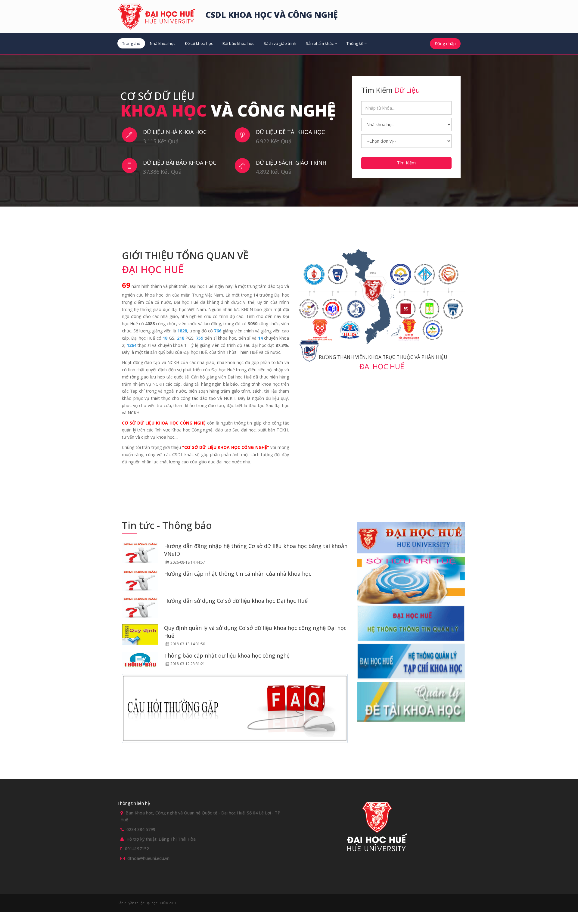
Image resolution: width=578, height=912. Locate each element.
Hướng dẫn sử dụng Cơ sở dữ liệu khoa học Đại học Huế (236, 600)
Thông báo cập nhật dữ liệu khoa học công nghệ (227, 655)
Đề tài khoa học (199, 43)
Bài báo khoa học (238, 43)
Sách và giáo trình (280, 43)
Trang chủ (131, 43)
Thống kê (354, 43)
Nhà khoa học (162, 43)
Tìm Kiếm (406, 163)
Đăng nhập (445, 43)
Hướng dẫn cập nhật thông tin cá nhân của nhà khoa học (237, 573)
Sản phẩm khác (320, 43)
